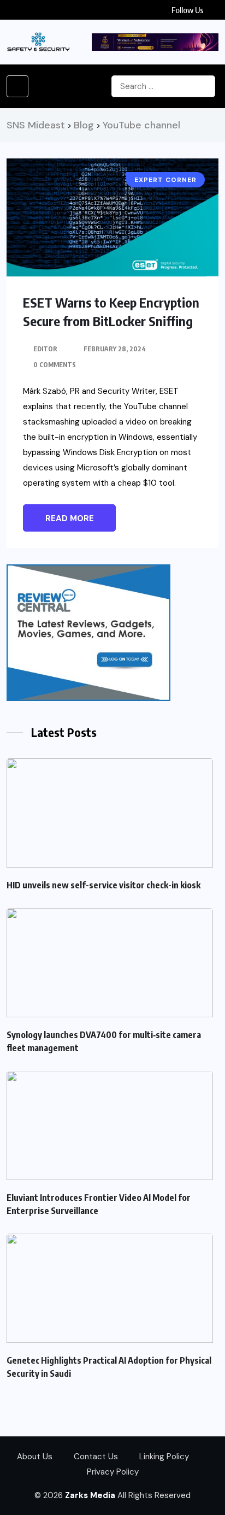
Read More (69, 518)
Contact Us (96, 1456)
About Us (34, 1456)
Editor (45, 349)
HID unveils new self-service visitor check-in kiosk (103, 885)
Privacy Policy (113, 1471)
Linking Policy (164, 1456)
